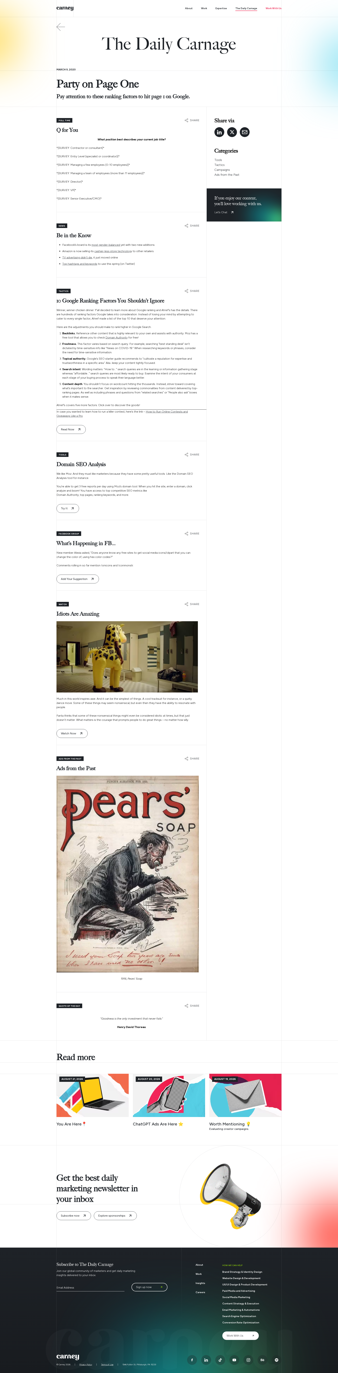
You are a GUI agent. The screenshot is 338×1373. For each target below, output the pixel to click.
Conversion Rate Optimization (240, 1322)
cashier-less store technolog (112, 251)
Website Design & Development (241, 1278)
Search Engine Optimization (239, 1316)
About (189, 8)
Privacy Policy (85, 1364)
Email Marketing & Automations (241, 1309)
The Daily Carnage (246, 8)
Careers (200, 1292)
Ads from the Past (226, 175)
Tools (218, 160)
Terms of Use (107, 1364)
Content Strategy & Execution (240, 1303)
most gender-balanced (106, 244)
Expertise (221, 8)
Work (204, 8)
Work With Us (273, 8)
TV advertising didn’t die (77, 257)
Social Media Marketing (236, 1297)
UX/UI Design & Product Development (244, 1284)
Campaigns (222, 170)
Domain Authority (116, 337)
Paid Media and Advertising (238, 1290)
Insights (200, 1283)
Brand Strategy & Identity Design (242, 1271)
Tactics (219, 165)
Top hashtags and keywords (79, 263)
